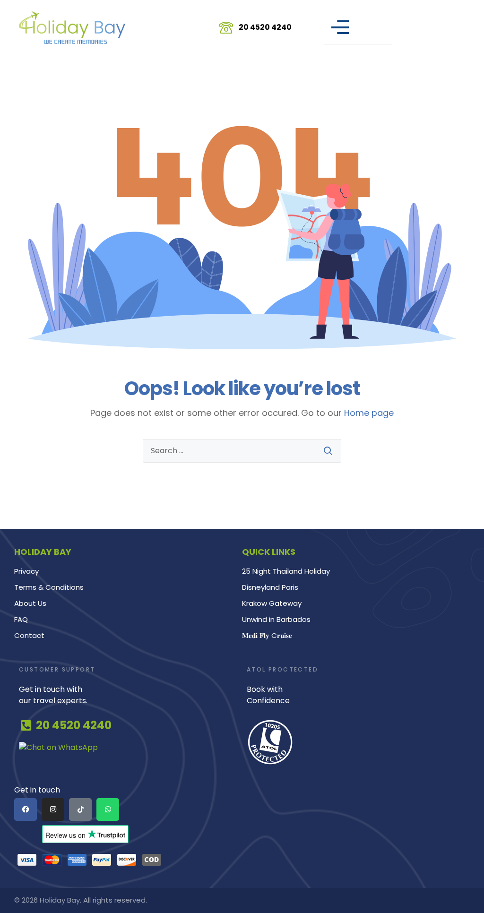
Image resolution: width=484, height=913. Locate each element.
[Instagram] (53, 809)
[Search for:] (242, 451)
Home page (369, 413)
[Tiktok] (80, 809)
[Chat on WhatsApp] (128, 747)
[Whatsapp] (107, 809)
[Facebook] (25, 809)
